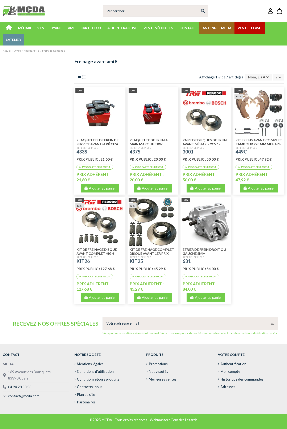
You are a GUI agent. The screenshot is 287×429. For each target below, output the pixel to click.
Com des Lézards (184, 420)
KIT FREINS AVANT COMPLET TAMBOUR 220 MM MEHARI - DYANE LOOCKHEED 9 (259, 144)
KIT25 (136, 261)
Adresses (227, 387)
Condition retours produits (98, 379)
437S (135, 152)
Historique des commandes (241, 379)
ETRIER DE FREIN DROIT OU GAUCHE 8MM (204, 251)
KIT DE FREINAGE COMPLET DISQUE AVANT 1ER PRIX (152, 251)
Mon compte (230, 371)
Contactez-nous (89, 387)
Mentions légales (90, 364)
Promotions (158, 364)
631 (187, 261)
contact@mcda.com (23, 396)
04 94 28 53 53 (20, 387)
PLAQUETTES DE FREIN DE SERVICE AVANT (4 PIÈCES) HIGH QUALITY (97, 144)
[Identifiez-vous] (270, 11)
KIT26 (83, 261)
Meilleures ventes (162, 379)
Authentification (233, 364)
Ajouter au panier (102, 188)
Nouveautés (158, 371)
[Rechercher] (202, 11)
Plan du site (86, 394)
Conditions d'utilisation (95, 371)
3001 (188, 152)
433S (81, 152)
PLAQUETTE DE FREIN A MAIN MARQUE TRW (149, 142)
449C (241, 152)
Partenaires (86, 402)
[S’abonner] (272, 323)
